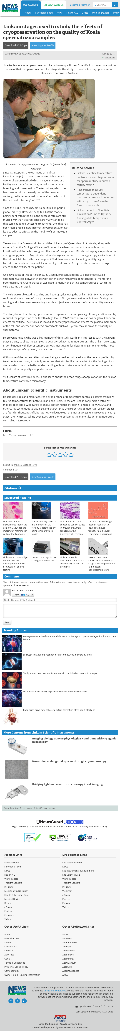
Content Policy (11, 970)
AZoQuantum (69, 962)
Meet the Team (12, 938)
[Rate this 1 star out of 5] (49, 454)
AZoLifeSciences (70, 970)
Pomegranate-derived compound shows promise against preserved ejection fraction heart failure (70, 638)
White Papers (11, 878)
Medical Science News (25, 464)
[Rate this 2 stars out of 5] (54, 454)
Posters (8, 911)
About (7, 934)
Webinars (67, 890)
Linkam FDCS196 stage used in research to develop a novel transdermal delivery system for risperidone (100, 527)
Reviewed (110, 57)
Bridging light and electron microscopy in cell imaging (67, 784)
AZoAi (65, 974)
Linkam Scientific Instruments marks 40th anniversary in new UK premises (72, 562)
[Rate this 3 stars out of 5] (60, 454)
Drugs (7, 903)
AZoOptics (67, 946)
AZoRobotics (68, 950)
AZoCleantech (69, 942)
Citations (11, 488)
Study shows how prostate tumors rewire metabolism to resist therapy (60, 673)
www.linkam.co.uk (31, 377)
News (7, 870)
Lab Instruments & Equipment (78, 870)
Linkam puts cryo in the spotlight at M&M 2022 (44, 559)
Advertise (9, 954)
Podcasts (9, 915)
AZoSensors (68, 954)
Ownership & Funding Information (22, 974)
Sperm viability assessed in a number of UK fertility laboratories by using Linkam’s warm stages (44, 527)
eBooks (8, 907)
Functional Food (12, 866)
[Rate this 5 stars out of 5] (71, 454)
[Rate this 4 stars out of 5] (65, 454)
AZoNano (67, 938)
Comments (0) (10, 469)
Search (8, 942)
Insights (8, 886)
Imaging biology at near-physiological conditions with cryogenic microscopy (74, 740)
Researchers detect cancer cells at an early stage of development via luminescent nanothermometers (101, 563)
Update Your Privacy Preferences (95, 1006)
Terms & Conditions (14, 962)
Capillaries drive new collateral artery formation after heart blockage (59, 709)
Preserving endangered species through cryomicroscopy (69, 761)
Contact (8, 958)
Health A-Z (9, 874)
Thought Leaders (13, 882)
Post (7, 622)
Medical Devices (12, 899)
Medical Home (30, 4)
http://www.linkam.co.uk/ (17, 435)
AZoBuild (67, 966)
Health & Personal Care (16, 894)
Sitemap (8, 950)
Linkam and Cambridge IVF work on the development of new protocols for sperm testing (15, 563)
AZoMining (68, 958)
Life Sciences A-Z (71, 874)
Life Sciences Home (53, 4)
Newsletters (10, 946)
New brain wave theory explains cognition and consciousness (55, 691)
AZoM (65, 934)
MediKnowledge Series (16, 890)
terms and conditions (55, 990)
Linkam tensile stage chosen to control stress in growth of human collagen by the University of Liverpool (72, 527)
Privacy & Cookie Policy (16, 966)
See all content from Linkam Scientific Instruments (30, 808)
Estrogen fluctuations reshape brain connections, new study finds (57, 654)
